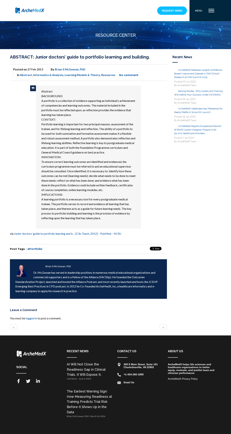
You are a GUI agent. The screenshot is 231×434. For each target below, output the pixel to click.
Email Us (129, 382)
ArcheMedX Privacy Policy (183, 378)
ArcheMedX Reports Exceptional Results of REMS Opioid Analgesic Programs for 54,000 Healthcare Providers (197, 130)
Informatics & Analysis (48, 75)
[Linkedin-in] (38, 381)
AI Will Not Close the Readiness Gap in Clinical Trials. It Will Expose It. (86, 369)
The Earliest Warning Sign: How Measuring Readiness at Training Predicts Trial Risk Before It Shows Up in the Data (89, 401)
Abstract (26, 75)
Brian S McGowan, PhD (70, 69)
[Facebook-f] (18, 381)
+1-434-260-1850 (134, 374)
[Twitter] (28, 381)
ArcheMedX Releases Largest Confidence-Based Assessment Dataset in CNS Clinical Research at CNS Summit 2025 (198, 74)
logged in (31, 318)
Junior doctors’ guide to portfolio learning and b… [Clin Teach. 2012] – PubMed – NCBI (67, 233)
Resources (108, 75)
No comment (128, 75)
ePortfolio (34, 249)
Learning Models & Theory (82, 75)
